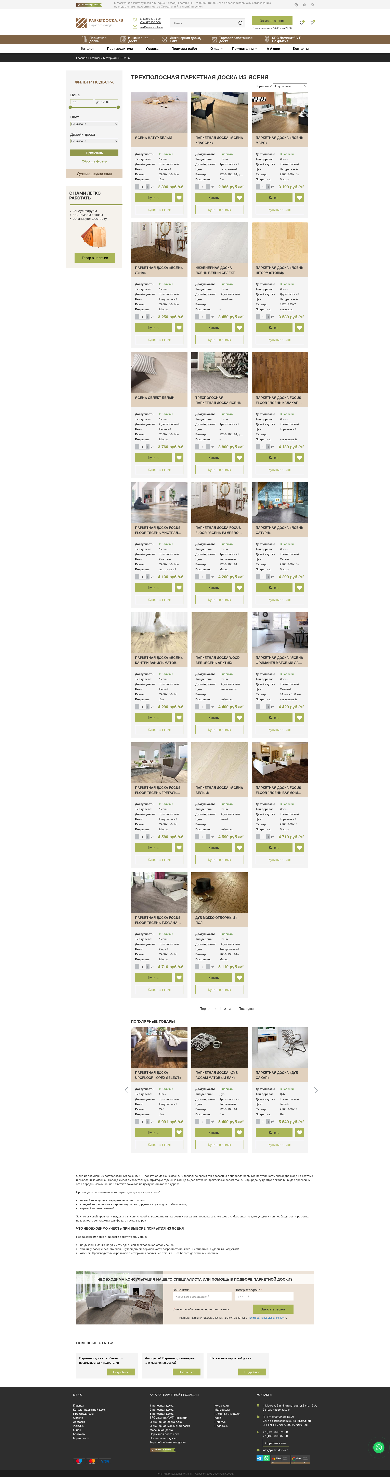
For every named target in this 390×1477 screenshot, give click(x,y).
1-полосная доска (161, 1405)
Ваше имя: (181, 1290)
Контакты (301, 48)
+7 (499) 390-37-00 (275, 1436)
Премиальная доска (163, 1438)
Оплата (78, 1417)
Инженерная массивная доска (170, 1426)
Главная (78, 1405)
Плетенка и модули (227, 1413)
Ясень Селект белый (154, 397)
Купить (153, 197)
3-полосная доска (161, 1413)
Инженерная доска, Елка (185, 39)
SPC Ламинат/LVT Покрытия (286, 39)
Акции (275, 48)
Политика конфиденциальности (174, 1473)
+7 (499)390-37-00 (150, 22)
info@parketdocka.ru (151, 27)
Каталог (87, 48)
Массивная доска (161, 1430)
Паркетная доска (97, 39)
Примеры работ (184, 48)
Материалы (222, 1409)
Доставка (79, 1422)
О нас (214, 48)
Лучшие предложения (94, 173)
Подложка (221, 1426)
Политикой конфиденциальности (267, 1317)
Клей (217, 1417)
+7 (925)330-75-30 (150, 18)
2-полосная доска (161, 1409)
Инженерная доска (138, 39)
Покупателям (243, 48)
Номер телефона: (248, 1290)
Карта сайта (81, 1438)
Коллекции (221, 1405)
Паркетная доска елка (164, 1434)
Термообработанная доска (235, 39)
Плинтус (219, 1422)
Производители (120, 48)
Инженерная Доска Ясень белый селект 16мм (215, 272)
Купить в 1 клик (159, 209)
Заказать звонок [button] (272, 20)
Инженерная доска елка (166, 1422)
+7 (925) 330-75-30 (275, 1432)
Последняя (247, 1008)
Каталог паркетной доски (89, 1409)
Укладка (152, 48)
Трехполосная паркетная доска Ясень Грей (218, 402)
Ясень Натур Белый (153, 137)
